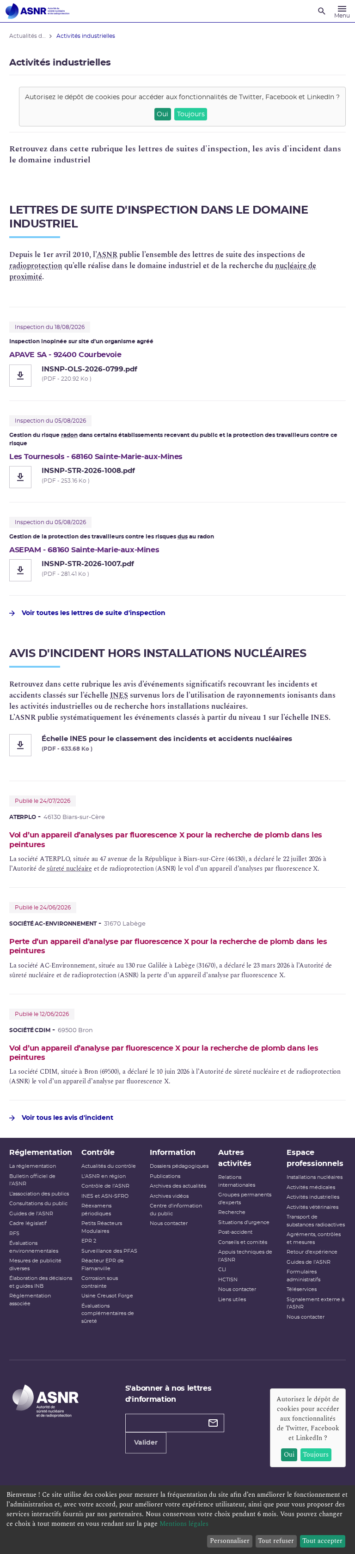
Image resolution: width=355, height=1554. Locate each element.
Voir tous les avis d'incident (67, 1118)
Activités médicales (311, 1187)
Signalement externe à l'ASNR (315, 1303)
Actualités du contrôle (108, 1166)
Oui (162, 114)
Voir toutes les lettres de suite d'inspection (93, 613)
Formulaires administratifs (303, 1275)
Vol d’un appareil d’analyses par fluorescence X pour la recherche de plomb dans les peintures (165, 839)
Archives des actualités (178, 1186)
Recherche (231, 1212)
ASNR (107, 254)
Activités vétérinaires (312, 1207)
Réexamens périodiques (96, 1209)
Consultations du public (38, 1203)
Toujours (191, 114)
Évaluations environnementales (33, 1247)
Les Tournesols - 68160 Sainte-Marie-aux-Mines (96, 456)
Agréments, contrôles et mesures (314, 1238)
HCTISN (228, 1279)
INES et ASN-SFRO (105, 1196)
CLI (222, 1269)
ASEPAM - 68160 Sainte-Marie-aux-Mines (84, 550)
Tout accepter (322, 1541)
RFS (14, 1233)
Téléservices (302, 1289)
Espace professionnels (315, 1158)
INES (119, 695)
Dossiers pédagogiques (179, 1166)
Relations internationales (236, 1181)
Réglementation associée (30, 1299)
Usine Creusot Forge (107, 1295)
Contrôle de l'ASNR (105, 1186)
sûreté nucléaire (69, 868)
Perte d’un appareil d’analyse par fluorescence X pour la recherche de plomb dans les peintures (168, 946)
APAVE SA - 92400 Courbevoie (65, 355)
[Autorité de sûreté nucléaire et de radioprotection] (37, 11)
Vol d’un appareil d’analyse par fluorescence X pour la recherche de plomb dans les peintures (163, 1053)
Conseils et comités (242, 1242)
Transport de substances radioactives (316, 1220)
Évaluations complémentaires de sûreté (107, 1313)
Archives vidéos (169, 1196)
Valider (146, 1443)
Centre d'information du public (176, 1209)
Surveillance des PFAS (109, 1251)
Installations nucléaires (315, 1177)
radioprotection (35, 265)
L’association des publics (39, 1193)
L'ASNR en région (103, 1176)
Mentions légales (183, 1524)
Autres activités (234, 1158)
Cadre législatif (28, 1223)
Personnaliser (230, 1541)
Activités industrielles (313, 1197)
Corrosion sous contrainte (99, 1282)
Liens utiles (232, 1299)
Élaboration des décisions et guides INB (40, 1282)
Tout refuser (276, 1541)
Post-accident (235, 1232)
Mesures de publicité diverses (35, 1264)
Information (173, 1152)
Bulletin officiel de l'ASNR (32, 1180)
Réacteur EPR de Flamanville (102, 1264)
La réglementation (32, 1166)
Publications (165, 1176)
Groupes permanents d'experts (244, 1198)
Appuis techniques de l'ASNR (245, 1255)
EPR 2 (88, 1240)
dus (183, 536)
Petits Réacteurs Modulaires (101, 1227)
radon (69, 435)
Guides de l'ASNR (31, 1213)
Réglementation (40, 1152)
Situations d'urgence (243, 1222)
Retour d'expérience (312, 1252)
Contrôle (98, 1152)
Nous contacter (169, 1223)
